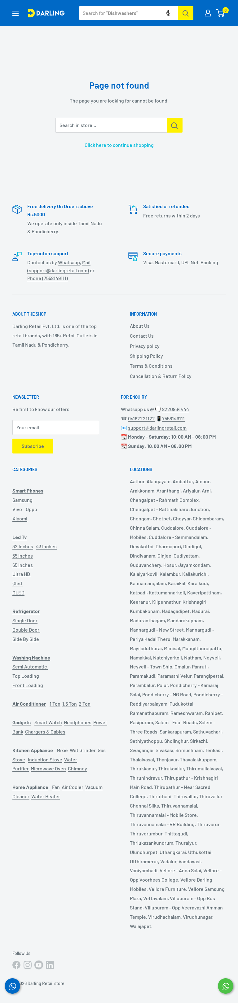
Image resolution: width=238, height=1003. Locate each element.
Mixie (62, 750)
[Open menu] (15, 13)
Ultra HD (21, 574)
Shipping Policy (146, 356)
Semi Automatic (30, 666)
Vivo (17, 509)
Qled (17, 583)
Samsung (22, 500)
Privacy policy (145, 346)
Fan (56, 787)
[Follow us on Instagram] (28, 965)
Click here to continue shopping (119, 145)
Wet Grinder (83, 750)
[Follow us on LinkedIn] (50, 965)
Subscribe (33, 446)
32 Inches (22, 546)
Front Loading (27, 685)
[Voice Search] (168, 13)
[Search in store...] (175, 125)
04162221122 (141, 418)
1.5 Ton (69, 704)
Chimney (77, 768)
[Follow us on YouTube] (39, 965)
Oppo (31, 509)
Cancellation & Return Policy (161, 376)
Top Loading (25, 676)
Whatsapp (69, 262)
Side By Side (25, 639)
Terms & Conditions (151, 366)
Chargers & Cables (45, 731)
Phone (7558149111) (47, 278)
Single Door (24, 620)
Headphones (77, 722)
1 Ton (55, 704)
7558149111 (173, 418)
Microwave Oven (48, 768)
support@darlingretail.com (157, 428)
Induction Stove (45, 759)
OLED (18, 592)
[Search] (185, 13)
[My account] (208, 13)
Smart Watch (48, 722)
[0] (220, 13)
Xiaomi (19, 518)
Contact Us (142, 336)
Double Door (26, 630)
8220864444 (175, 409)
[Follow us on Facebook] (16, 965)
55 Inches (22, 555)
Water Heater (45, 796)
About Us (140, 326)
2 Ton (84, 704)
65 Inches (22, 565)
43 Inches (46, 546)
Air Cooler (72, 787)
